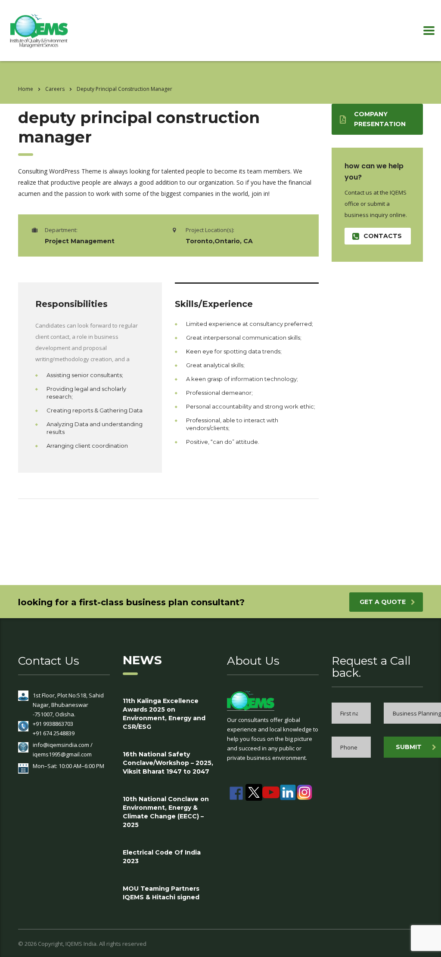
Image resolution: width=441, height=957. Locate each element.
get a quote (383, 602)
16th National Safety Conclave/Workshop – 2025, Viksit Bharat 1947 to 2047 (168, 762)
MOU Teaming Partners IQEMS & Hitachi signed (161, 893)
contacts (382, 236)
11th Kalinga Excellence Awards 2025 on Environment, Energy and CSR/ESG (164, 714)
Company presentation (380, 119)
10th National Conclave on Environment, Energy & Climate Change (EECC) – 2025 (166, 812)
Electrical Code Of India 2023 (162, 857)
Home (25, 89)
